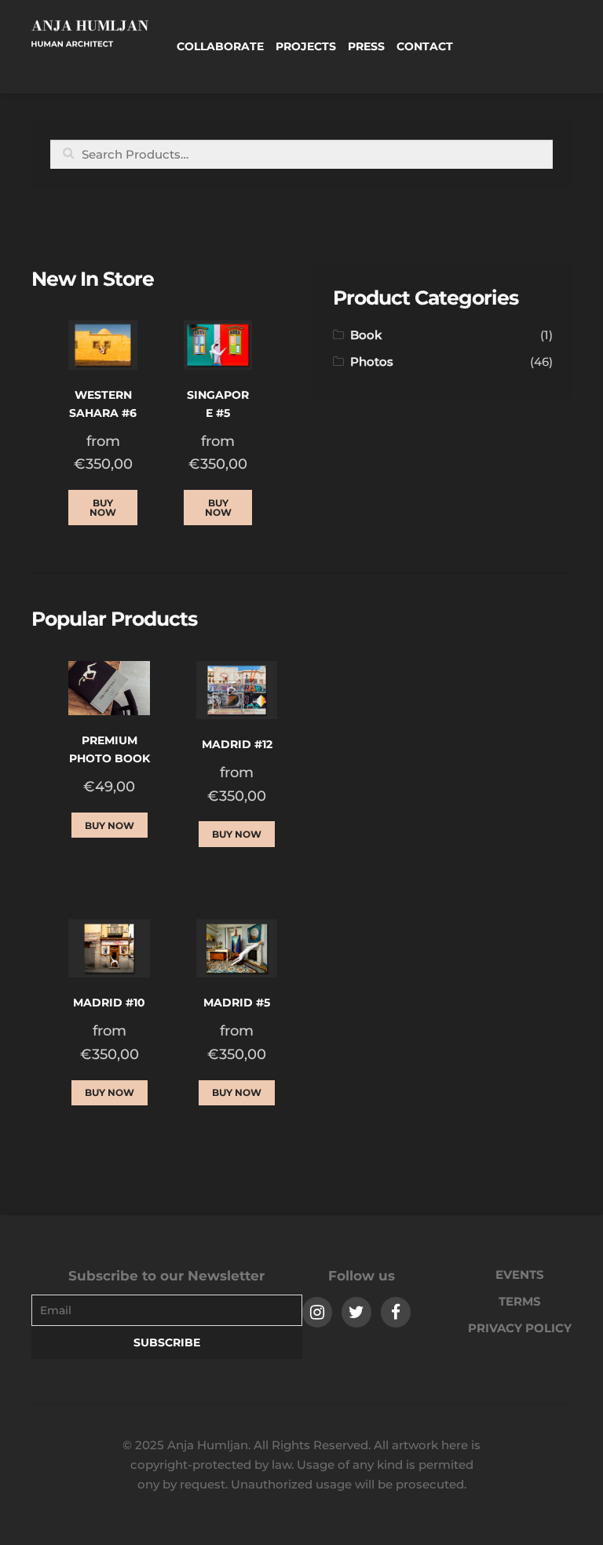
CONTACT (425, 46)
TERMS (520, 1301)
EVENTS (519, 1274)
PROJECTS (306, 46)
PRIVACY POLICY (520, 1327)
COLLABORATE (220, 46)
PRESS (366, 46)
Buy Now (103, 507)
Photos (371, 361)
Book (366, 334)
